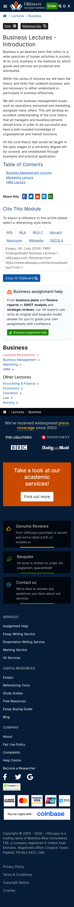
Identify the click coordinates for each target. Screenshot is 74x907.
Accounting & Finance (19, 383)
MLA (22, 232)
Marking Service (15, 650)
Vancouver (14, 240)
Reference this (32, 26)
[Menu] (6, 6)
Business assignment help (30, 332)
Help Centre (12, 760)
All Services (11, 658)
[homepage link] (5, 16)
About (7, 736)
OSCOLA (56, 240)
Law (6, 398)
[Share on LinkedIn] (44, 196)
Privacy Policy (13, 867)
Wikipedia (36, 240)
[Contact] (60, 6)
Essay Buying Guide (17, 709)
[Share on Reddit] (37, 196)
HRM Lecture (15, 182)
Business (34, 16)
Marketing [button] (11, 364)
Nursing (9, 402)
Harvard (56, 232)
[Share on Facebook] (24, 196)
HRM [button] (7, 369)
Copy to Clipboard (20, 278)
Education (11, 393)
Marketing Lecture (19, 177)
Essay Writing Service (19, 634)
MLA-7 (38, 232)
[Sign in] (69, 6)
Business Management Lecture (29, 173)
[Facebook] (6, 777)
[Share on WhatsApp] (50, 196)
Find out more (37, 496)
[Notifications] (64, 6)
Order (52, 6)
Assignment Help (15, 626)
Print (8, 26)
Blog (6, 717)
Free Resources (14, 701)
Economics (11, 388)
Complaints (11, 752)
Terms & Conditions (17, 875)
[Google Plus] (30, 777)
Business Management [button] (20, 360)
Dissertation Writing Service (24, 642)
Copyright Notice (16, 882)
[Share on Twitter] (31, 196)
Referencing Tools (16, 685)
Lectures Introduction (19, 355)
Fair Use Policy (14, 744)
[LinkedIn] (18, 777)
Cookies (9, 890)
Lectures (17, 16)
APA (9, 232)
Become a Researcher (19, 768)
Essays (8, 677)
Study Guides (13, 693)
